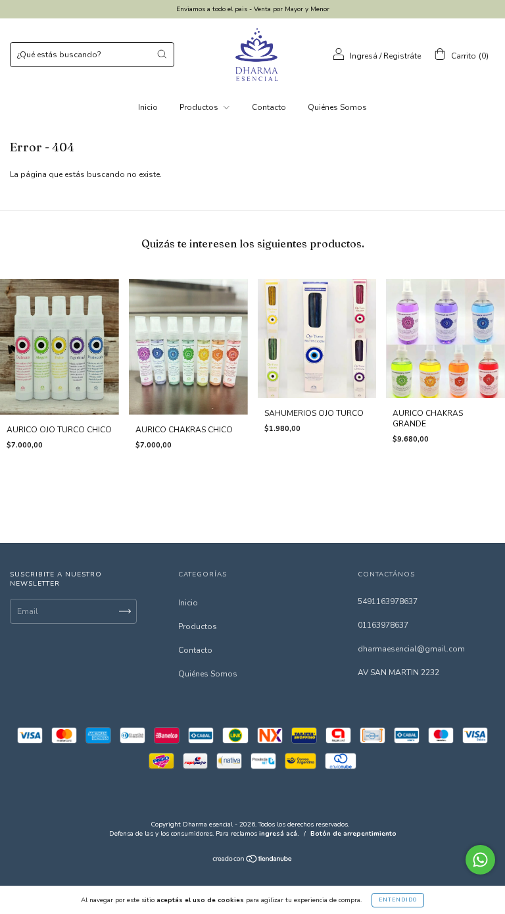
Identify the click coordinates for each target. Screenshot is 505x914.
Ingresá (363, 56)
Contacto (269, 107)
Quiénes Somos (337, 107)
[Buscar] (162, 54)
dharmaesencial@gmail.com (411, 649)
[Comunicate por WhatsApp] (480, 860)
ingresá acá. (279, 833)
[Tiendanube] (253, 860)
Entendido (398, 899)
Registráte (402, 56)
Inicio (148, 107)
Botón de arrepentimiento (353, 833)
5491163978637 (388, 601)
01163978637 (383, 625)
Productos (200, 107)
